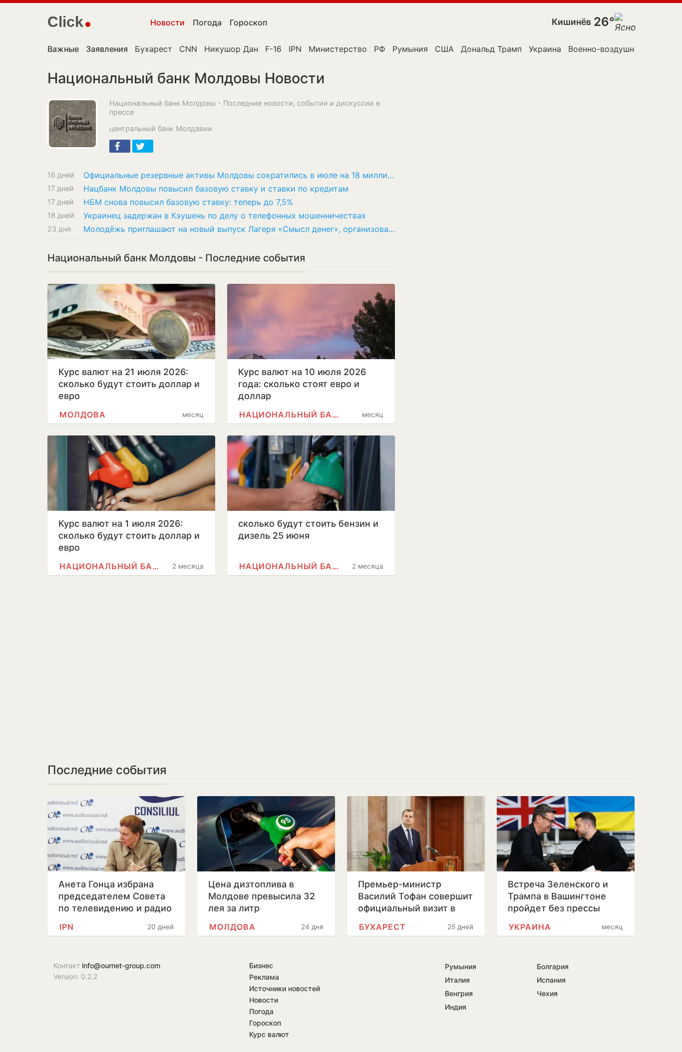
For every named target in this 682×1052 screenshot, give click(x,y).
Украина (545, 49)
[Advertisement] (221, 669)
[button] (119, 146)
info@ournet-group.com (121, 965)
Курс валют (269, 1034)
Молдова (82, 415)
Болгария (553, 966)
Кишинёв (571, 21)
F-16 (273, 49)
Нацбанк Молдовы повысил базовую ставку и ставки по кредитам (215, 189)
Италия (457, 980)
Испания (551, 980)
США (444, 49)
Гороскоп (248, 22)
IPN (295, 49)
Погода (207, 22)
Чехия (547, 993)
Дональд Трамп (491, 49)
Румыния (410, 49)
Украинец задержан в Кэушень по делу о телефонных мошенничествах (224, 215)
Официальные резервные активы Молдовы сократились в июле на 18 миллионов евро (239, 175)
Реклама (264, 977)
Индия (455, 1007)
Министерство (338, 49)
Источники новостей (284, 988)
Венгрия (459, 993)
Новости (167, 22)
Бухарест (153, 49)
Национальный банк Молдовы (289, 415)
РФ (379, 49)
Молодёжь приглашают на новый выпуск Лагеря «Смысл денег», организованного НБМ (239, 229)
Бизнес (261, 965)
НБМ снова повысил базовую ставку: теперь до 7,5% (188, 202)
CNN (188, 49)
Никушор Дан (231, 49)
